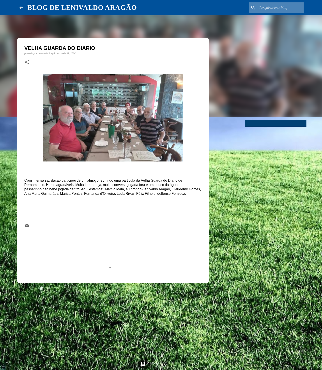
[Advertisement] (113, 320)
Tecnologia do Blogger (164, 364)
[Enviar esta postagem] (27, 227)
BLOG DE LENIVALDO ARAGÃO (82, 7)
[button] (27, 62)
